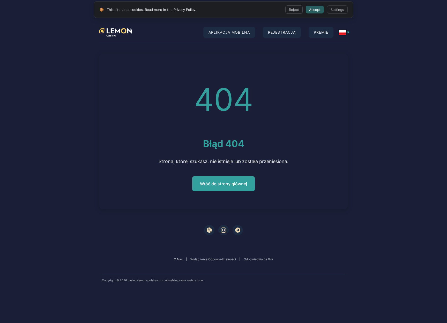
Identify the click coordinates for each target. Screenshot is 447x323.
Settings (337, 10)
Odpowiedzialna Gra (258, 259)
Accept (315, 10)
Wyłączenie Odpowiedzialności (213, 259)
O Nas (178, 259)
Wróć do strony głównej (223, 183)
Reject (294, 10)
